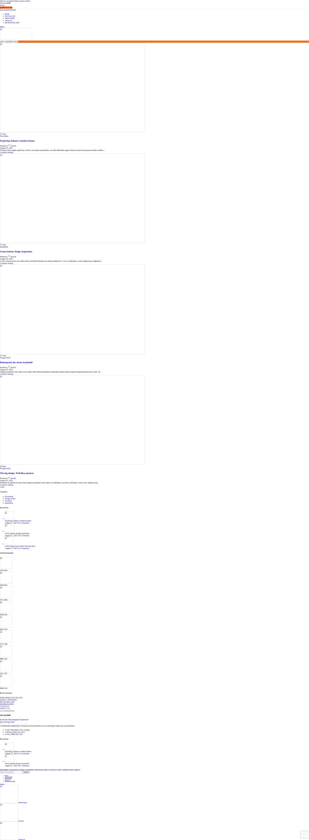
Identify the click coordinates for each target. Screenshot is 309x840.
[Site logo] (8, 10)
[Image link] (13, 724)
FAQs (2, 5)
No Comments (23, 523)
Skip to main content (22, 1)
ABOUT (78, 770)
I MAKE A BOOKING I (27, 770)
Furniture (8, 501)
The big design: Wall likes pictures (17, 473)
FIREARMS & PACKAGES (9, 770)
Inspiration (4, 247)
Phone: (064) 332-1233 (16, 732)
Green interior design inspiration (16, 251)
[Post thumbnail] (9, 519)
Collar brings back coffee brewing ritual (20, 546)
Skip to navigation (7, 1)
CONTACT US (6, 8)
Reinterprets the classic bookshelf (16, 362)
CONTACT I (53, 770)
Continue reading (6, 152)
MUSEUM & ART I (42, 770)
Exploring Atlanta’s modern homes (17, 140)
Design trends (5, 358)
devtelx (13, 146)
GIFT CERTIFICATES (9, 42)
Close (2, 487)
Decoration (4, 136)
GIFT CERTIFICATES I (66, 770)
